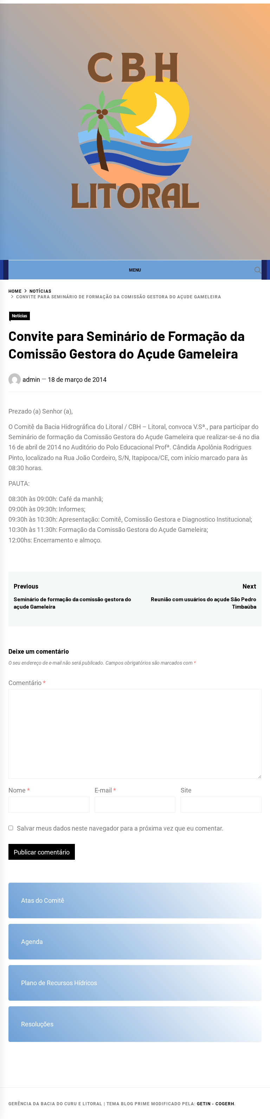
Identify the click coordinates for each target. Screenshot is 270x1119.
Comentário (27, 682)
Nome (19, 790)
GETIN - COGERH (215, 1103)
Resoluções (37, 1024)
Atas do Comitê (42, 900)
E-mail (105, 790)
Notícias (19, 315)
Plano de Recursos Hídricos (59, 983)
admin (31, 379)
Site (186, 790)
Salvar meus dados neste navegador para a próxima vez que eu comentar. (120, 828)
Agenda (32, 941)
